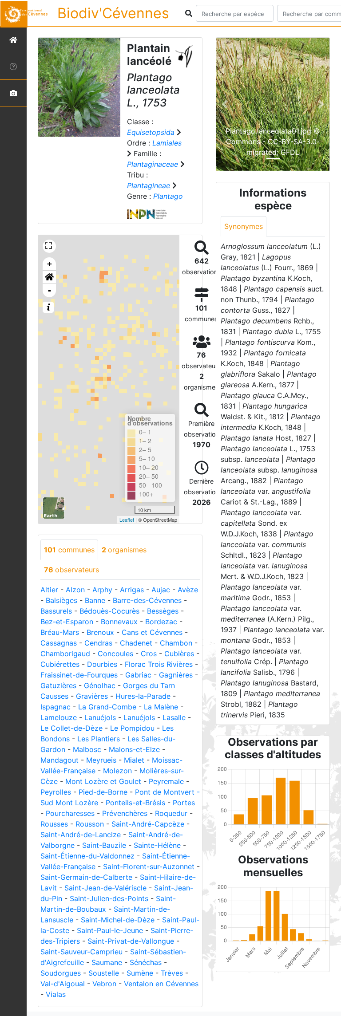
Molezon (117, 770)
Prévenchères (124, 813)
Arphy (102, 589)
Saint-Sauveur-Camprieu (81, 951)
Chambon (176, 642)
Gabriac (138, 674)
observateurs (71, 569)
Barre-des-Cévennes (147, 600)
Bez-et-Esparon (66, 621)
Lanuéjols (100, 717)
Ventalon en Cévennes (161, 983)
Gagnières (176, 674)
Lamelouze (58, 717)
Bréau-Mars (59, 632)
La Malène (161, 706)
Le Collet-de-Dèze (71, 728)
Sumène (140, 973)
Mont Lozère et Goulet (103, 781)
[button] (49, 277)
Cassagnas (58, 642)
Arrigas (132, 589)
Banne (95, 600)
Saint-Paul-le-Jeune (110, 930)
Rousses (54, 823)
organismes (124, 549)
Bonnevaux (119, 621)
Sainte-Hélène (157, 845)
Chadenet (136, 642)
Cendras (98, 642)
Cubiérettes (59, 664)
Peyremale (166, 781)
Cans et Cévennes (152, 632)
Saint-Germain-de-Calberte (86, 877)
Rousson (89, 823)
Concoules (115, 653)
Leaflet (126, 519)
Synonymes (243, 226)
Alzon (75, 589)
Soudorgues (60, 973)
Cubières (179, 653)
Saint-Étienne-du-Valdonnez (87, 855)
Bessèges (162, 610)
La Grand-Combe (107, 706)
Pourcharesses (70, 813)
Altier (49, 589)
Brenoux (100, 632)
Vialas (56, 994)
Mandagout (59, 760)
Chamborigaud (65, 653)
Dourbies (102, 664)
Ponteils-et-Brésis (135, 802)
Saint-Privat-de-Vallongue (130, 941)
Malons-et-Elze (134, 749)
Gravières (92, 696)
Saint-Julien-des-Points (109, 898)
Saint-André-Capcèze (147, 823)
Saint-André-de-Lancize (80, 834)
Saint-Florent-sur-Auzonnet (148, 866)
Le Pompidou (132, 728)
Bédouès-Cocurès (109, 610)
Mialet (134, 760)
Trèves (172, 973)
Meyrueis (101, 760)
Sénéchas (146, 962)
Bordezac (161, 621)
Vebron (104, 983)
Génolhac (99, 685)
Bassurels (56, 610)
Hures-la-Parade (142, 696)
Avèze (188, 589)
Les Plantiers (98, 738)
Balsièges (61, 600)
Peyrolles (55, 792)
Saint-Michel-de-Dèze (118, 919)
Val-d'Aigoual (62, 983)
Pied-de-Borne (103, 792)
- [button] (49, 290)
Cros (149, 653)
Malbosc (87, 749)
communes (69, 549)
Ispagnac (55, 706)
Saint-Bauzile (104, 845)
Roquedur (171, 813)
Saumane (106, 962)
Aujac (160, 589)
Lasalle (174, 717)
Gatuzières (58, 685)
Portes (184, 802)
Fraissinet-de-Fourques (79, 674)
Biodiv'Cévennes (113, 13)
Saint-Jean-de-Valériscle (105, 887)
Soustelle (103, 973)
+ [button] (49, 263)
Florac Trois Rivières (159, 664)
